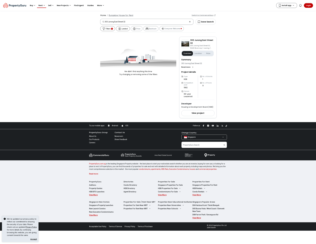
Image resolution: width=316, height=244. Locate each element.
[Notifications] (300, 5)
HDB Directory (129, 188)
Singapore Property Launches (101, 205)
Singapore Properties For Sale (170, 185)
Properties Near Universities (169, 205)
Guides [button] (90, 5)
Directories (128, 181)
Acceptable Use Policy (97, 226)
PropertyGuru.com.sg (97, 164)
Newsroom (119, 136)
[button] (187, 67)
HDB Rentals (197, 188)
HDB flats (164, 169)
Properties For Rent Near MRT (136, 209)
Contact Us (120, 132)
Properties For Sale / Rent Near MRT (139, 202)
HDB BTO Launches (96, 192)
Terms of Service (115, 226)
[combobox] (146, 21)
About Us (92, 136)
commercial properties (208, 169)
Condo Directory (130, 185)
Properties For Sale (166, 181)
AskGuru (92, 185)
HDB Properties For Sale (168, 188)
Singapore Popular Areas (203, 202)
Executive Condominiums (179, 169)
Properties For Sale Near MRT (136, 205)
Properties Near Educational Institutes (175, 202)
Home (103, 15)
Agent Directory (130, 192)
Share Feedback (121, 139)
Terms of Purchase (145, 226)
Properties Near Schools (168, 209)
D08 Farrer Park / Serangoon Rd (205, 215)
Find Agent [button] (79, 5)
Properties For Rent (201, 181)
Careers (92, 143)
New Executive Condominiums (101, 212)
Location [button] (198, 53)
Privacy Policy (31, 227)
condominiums (144, 169)
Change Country (188, 132)
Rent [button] (41, 5)
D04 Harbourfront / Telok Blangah (205, 205)
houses (192, 169)
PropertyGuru (95, 181)
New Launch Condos (97, 209)
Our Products (94, 139)
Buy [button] (31, 5)
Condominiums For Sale (168, 192)
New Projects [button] (63, 5)
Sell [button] (49, 5)
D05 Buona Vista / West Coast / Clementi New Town (208, 210)
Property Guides (95, 188)
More (99, 5)
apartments (155, 169)
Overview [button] (187, 53)
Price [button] (208, 53)
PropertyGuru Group (98, 132)
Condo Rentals (198, 192)
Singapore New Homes (99, 202)
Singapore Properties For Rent (204, 185)
